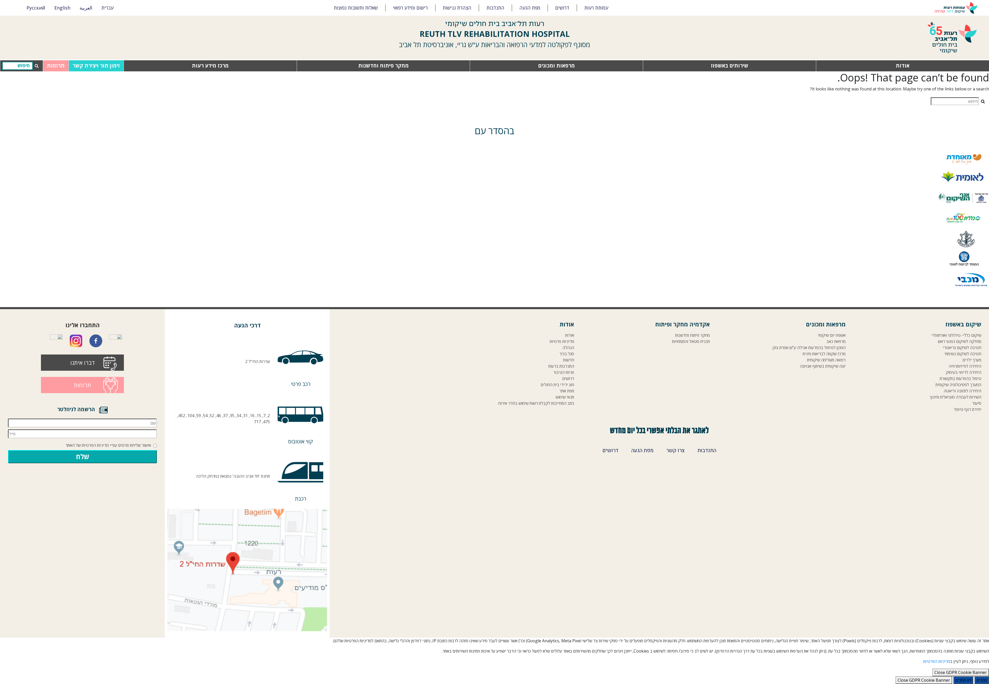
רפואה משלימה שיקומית (826, 360)
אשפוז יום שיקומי (832, 335)
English (62, 8)
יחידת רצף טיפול (967, 409)
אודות (902, 65)
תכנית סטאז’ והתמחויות (691, 341)
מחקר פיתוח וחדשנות (383, 65)
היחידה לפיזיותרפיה (965, 366)
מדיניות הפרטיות (95, 445)
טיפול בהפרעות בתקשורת (960, 378)
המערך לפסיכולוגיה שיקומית (958, 384)
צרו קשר (675, 450)
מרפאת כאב (836, 341)
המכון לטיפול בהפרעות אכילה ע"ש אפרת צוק (809, 347)
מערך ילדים (971, 360)
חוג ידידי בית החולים (557, 384)
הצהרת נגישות (457, 8)
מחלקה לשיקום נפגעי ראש (959, 341)
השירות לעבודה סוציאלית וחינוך (955, 397)
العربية (86, 8)
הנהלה (568, 347)
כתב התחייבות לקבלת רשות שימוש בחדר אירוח (536, 403)
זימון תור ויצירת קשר (96, 65)
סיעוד (976, 403)
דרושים (562, 8)
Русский (36, 8)
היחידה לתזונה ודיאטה (962, 391)
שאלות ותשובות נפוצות (356, 8)
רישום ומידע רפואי (410, 8)
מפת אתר (566, 391)
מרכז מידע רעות (210, 65)
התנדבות (495, 8)
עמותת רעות (596, 8)
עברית (107, 8)
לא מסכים (963, 680)
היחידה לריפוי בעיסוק (963, 372)
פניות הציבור (563, 372)
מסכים (981, 680)
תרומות (56, 65)
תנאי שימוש (565, 397)
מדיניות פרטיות (562, 341)
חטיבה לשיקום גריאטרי (962, 347)
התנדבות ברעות (561, 366)
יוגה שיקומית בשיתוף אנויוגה (823, 366)
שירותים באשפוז (729, 65)
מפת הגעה (529, 8)
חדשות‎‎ (568, 360)
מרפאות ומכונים (556, 65)
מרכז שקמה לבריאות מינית (824, 353)
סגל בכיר (566, 353)
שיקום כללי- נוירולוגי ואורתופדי (956, 335)
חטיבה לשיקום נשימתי (962, 353)
